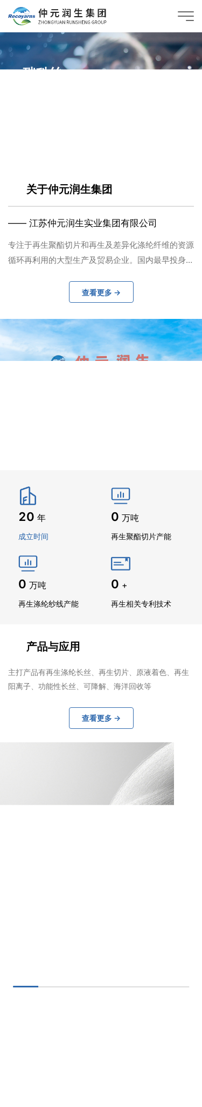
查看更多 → (55, 123)
